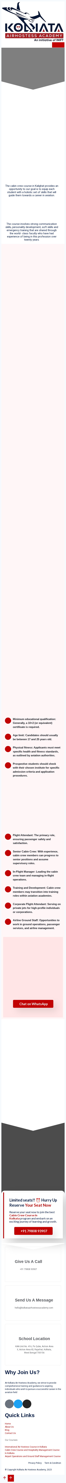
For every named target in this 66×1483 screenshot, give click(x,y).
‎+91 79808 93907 (34, 1231)
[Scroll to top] (4, 1479)
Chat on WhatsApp (33, 1004)
